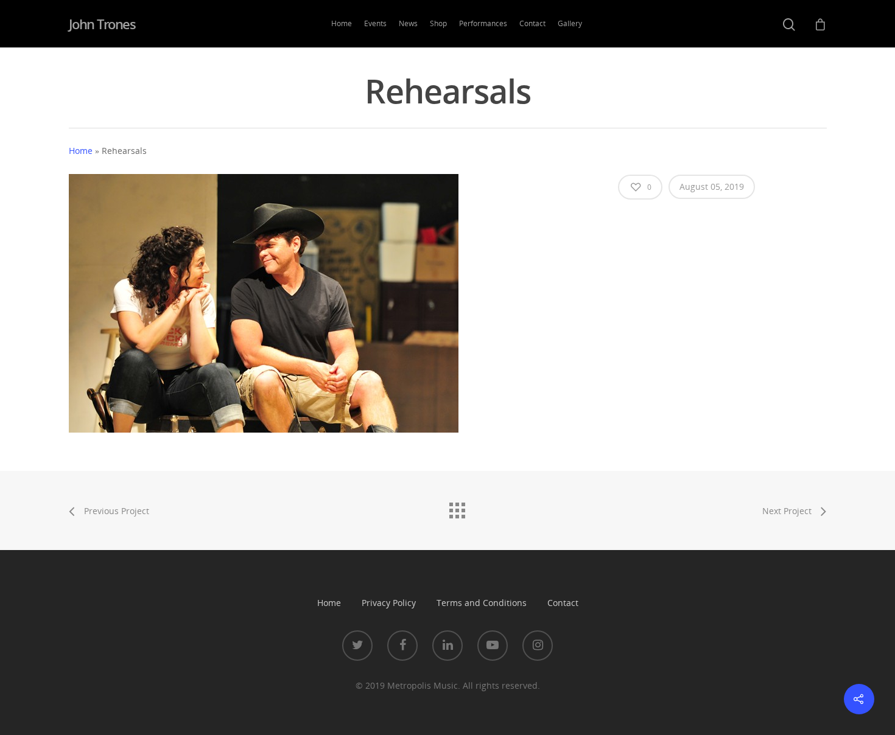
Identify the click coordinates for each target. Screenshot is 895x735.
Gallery (570, 23)
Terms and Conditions (482, 602)
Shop (438, 23)
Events (375, 23)
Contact (532, 23)
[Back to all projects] (456, 507)
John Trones (102, 23)
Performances (483, 23)
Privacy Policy (389, 602)
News (408, 23)
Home (341, 23)
